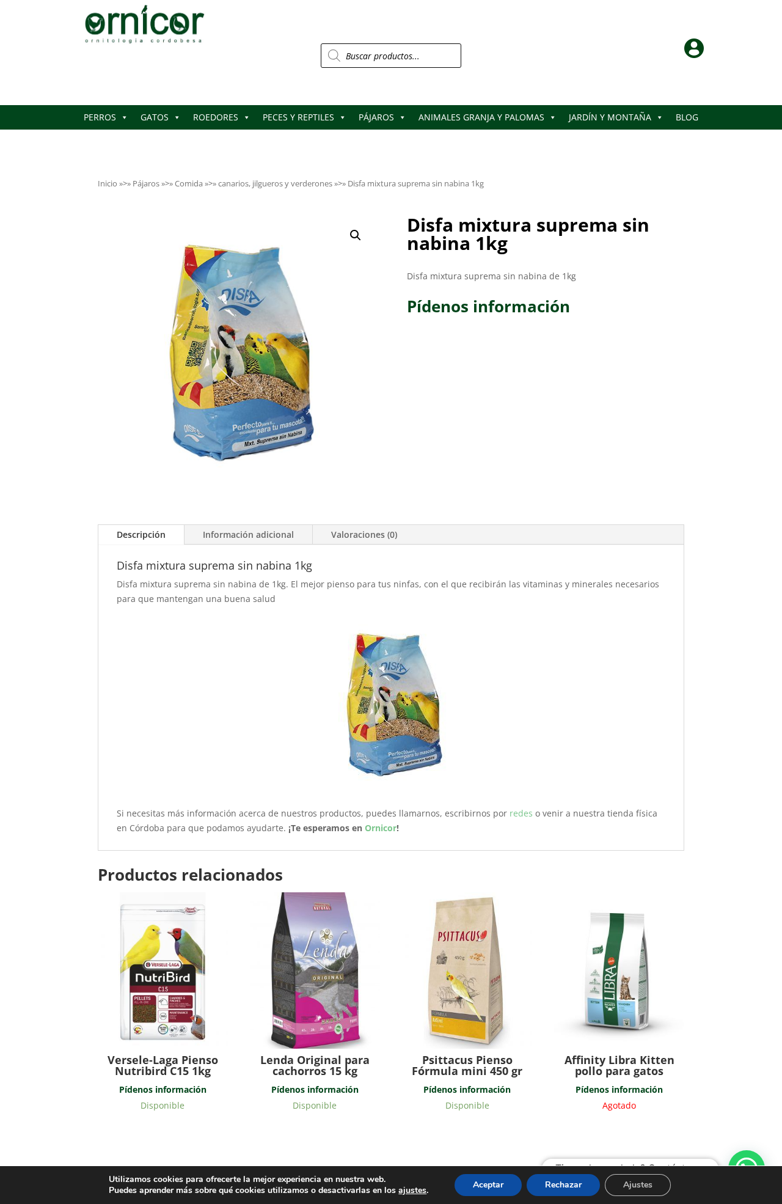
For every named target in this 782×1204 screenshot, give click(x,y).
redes (522, 813)
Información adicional (248, 534)
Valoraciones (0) (364, 534)
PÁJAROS (376, 117)
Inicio (107, 183)
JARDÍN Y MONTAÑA (610, 117)
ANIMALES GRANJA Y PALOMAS (481, 117)
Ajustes (637, 1185)
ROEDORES (215, 117)
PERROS (100, 117)
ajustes (412, 1190)
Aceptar (488, 1185)
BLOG (687, 117)
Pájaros (146, 183)
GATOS (155, 117)
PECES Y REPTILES (298, 117)
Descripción (141, 534)
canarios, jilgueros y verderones (275, 183)
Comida (189, 183)
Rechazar (563, 1185)
